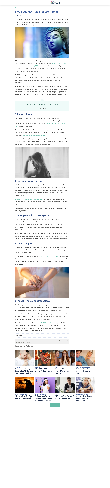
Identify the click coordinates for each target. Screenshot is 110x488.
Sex (56, 367)
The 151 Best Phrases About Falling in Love (43, 370)
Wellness (17, 7)
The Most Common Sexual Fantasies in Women (62, 371)
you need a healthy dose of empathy (34, 135)
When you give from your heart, (49, 256)
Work (57, 394)
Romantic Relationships (83, 367)
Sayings (37, 367)
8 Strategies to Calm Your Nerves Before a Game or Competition (43, 398)
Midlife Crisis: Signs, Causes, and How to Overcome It (84, 398)
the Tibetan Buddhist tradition (43, 323)
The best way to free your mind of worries (29, 199)
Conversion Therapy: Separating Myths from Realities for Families (24, 371)
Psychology (18, 367)
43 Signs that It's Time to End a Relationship (24, 397)
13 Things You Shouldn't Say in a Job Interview (64, 397)
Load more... (55, 405)
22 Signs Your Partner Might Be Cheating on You (84, 371)
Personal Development (82, 394)
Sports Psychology (41, 394)
